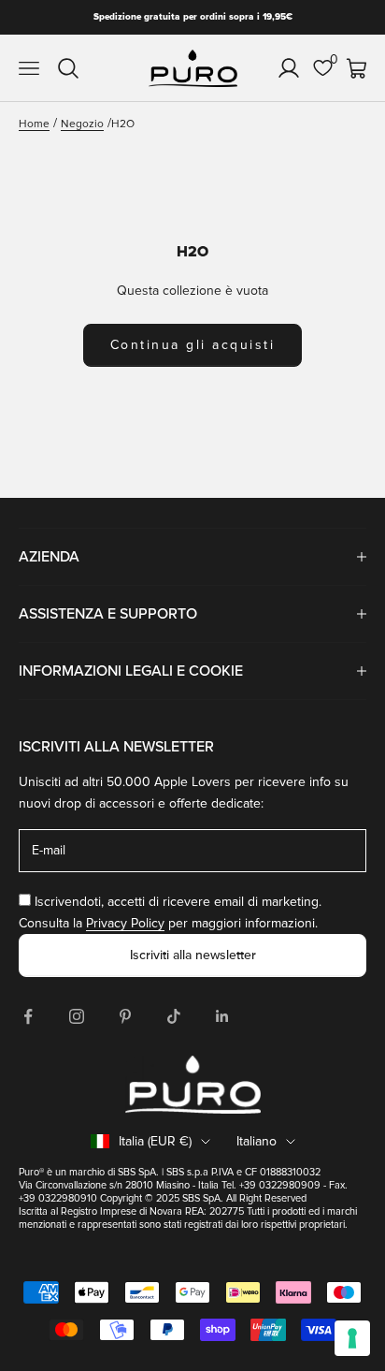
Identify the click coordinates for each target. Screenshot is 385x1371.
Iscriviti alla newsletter (193, 955)
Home (34, 124)
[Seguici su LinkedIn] (222, 1016)
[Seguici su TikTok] (173, 1016)
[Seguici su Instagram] (76, 1016)
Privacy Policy (125, 923)
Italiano (256, 1141)
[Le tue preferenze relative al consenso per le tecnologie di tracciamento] (352, 1338)
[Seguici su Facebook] (28, 1016)
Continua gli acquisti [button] (193, 345)
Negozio (82, 124)
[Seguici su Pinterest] (125, 1016)
